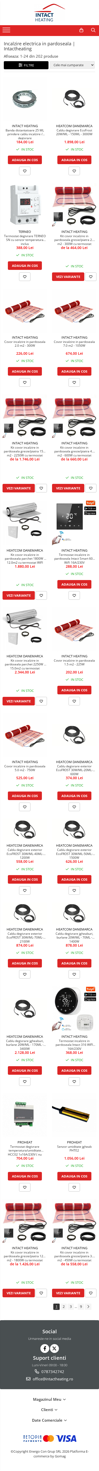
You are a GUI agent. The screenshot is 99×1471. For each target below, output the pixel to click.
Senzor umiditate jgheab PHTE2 (74, 1149)
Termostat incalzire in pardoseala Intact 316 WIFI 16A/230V (74, 1044)
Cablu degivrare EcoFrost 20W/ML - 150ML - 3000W (74, 132)
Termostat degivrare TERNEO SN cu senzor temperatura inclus (25, 239)
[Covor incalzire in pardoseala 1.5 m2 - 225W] (74, 629)
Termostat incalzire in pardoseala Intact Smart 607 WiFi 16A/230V (74, 558)
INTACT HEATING (25, 126)
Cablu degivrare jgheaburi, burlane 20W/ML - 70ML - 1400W (74, 937)
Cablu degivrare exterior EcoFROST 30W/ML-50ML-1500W (74, 853)
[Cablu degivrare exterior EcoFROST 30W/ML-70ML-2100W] (25, 913)
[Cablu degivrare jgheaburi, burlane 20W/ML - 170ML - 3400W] (25, 1009)
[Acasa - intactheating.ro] (49, 12)
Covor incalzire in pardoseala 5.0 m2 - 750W (24, 768)
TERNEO (25, 231)
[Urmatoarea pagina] (88, 1307)
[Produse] (7, 31)
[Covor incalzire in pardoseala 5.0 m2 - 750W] (25, 735)
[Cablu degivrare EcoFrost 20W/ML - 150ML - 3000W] (74, 99)
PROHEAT (25, 1142)
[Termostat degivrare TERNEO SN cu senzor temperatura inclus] (25, 205)
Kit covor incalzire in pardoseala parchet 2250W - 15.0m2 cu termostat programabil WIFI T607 (25, 664)
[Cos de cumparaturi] (81, 30)
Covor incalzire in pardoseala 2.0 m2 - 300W (24, 344)
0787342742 (52, 1371)
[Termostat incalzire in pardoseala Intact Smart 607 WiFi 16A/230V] (74, 523)
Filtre (28, 65)
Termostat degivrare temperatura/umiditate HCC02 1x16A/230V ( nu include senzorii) (25, 1150)
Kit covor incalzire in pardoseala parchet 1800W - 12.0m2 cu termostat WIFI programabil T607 (25, 558)
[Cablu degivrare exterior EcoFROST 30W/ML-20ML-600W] (74, 735)
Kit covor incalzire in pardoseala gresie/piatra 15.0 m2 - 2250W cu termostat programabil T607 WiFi (25, 451)
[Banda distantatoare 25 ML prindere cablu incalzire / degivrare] (25, 99)
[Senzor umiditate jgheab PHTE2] (74, 1115)
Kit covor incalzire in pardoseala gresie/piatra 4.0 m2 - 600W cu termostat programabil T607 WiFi (74, 451)
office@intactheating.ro (52, 1378)
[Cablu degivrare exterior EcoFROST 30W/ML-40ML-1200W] (25, 830)
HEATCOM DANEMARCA (74, 126)
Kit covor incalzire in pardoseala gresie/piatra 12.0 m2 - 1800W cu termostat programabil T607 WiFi (25, 1256)
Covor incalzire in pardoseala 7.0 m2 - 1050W (74, 344)
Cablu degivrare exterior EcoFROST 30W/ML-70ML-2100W (25, 937)
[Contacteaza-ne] (68, 30)
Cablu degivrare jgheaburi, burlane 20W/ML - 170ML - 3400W (25, 1044)
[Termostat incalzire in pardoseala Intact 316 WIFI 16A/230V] (74, 1009)
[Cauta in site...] (93, 30)
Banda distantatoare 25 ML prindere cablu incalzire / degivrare (25, 133)
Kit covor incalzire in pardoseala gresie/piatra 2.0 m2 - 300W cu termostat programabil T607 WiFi (74, 239)
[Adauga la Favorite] (24, 171)
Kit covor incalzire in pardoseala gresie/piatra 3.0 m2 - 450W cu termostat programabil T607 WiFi (74, 1256)
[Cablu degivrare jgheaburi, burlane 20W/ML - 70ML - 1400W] (74, 913)
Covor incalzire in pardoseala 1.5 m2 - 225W (74, 663)
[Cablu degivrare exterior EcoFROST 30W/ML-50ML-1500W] (74, 830)
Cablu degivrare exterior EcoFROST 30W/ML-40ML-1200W (25, 853)
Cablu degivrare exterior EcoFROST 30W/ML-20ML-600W (74, 769)
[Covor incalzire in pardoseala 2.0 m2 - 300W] (25, 311)
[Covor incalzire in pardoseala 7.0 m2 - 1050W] (74, 311)
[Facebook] (44, 1348)
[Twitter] (54, 1348)
